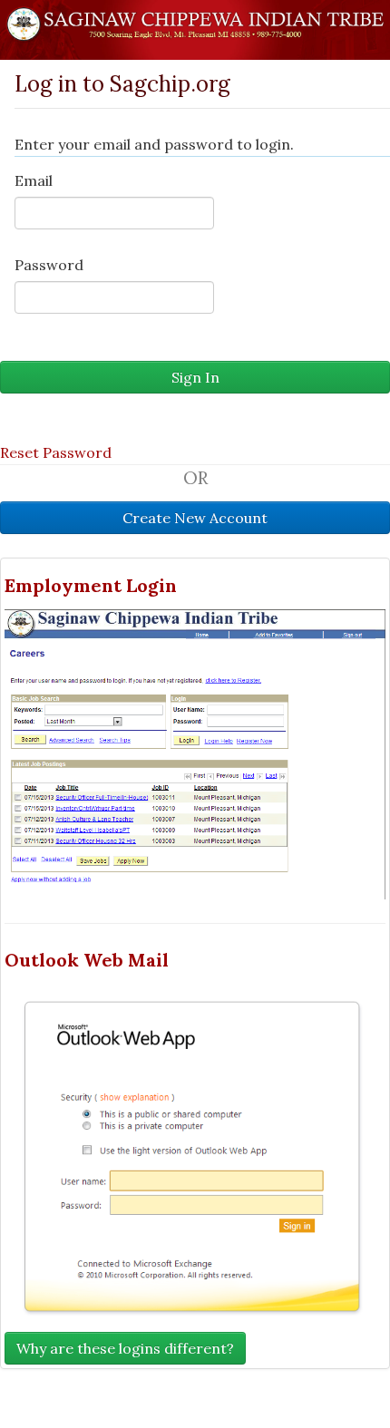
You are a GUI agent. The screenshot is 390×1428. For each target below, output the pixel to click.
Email (34, 180)
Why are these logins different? (125, 1348)
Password (49, 265)
